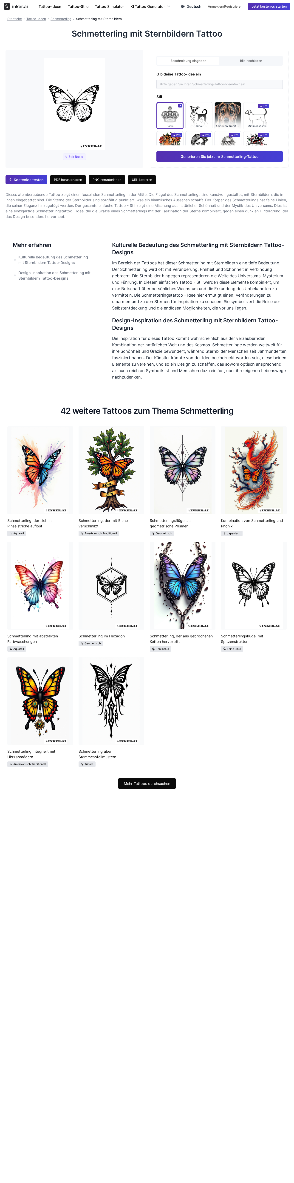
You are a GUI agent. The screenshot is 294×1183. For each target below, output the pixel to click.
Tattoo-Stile (78, 6)
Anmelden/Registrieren (225, 6)
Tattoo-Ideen (50, 6)
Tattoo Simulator (109, 6)
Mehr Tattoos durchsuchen (147, 783)
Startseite (14, 19)
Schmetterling (61, 19)
